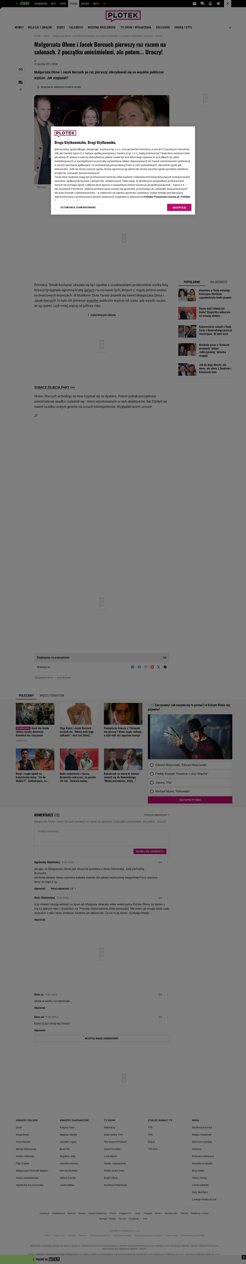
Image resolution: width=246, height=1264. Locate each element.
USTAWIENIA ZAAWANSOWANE (78, 207)
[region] (123, 170)
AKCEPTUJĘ (179, 207)
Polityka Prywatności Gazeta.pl (161, 196)
